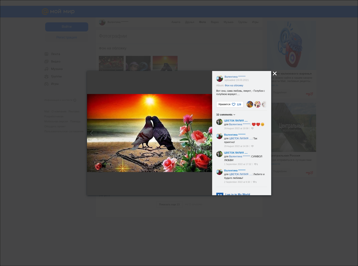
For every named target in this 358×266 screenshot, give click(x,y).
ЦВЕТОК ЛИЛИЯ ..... (236, 120)
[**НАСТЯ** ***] (257, 104)
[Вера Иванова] (265, 104)
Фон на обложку (234, 85)
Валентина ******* (235, 76)
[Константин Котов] (250, 104)
